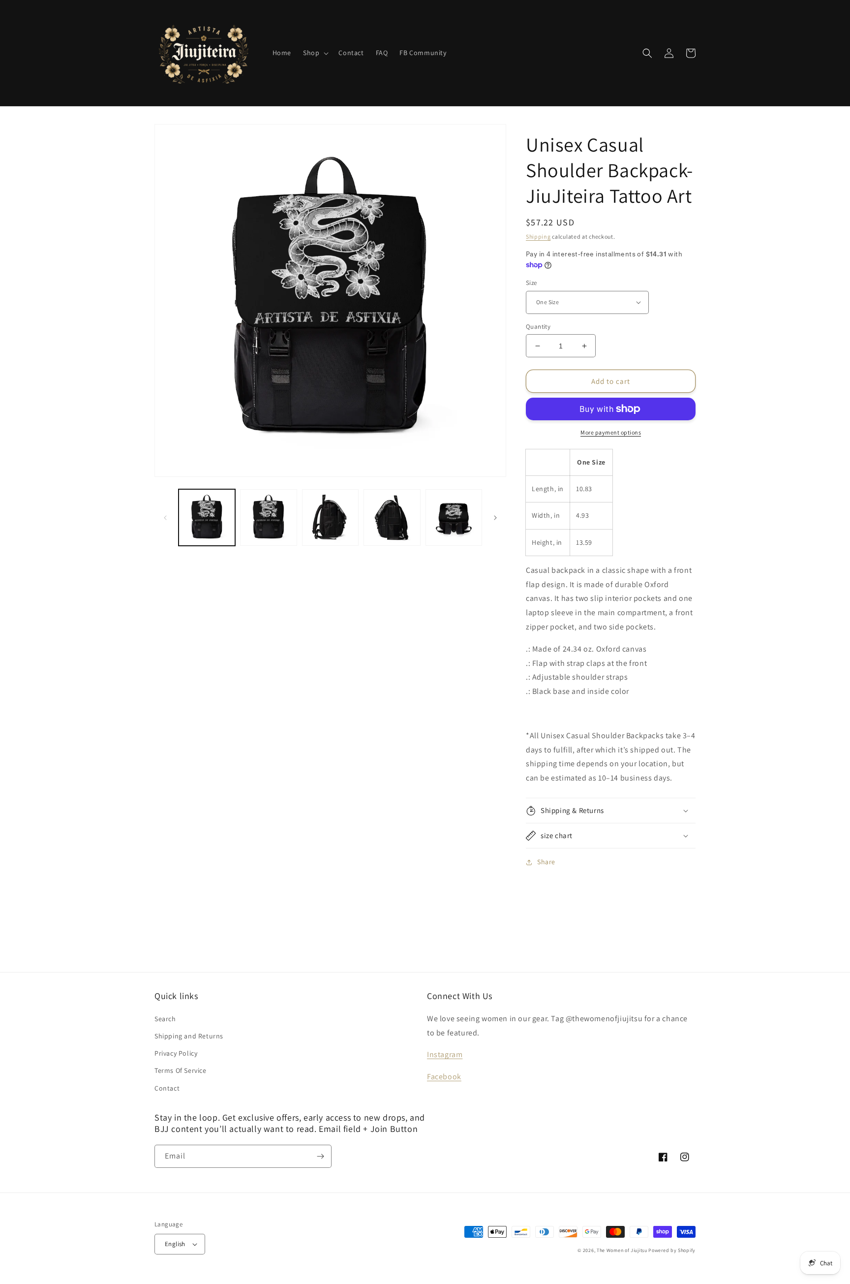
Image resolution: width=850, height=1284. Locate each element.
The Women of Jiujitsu (622, 1250)
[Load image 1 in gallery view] (207, 517)
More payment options (610, 432)
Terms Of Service (180, 1070)
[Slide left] (165, 518)
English (175, 1244)
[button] (315, 52)
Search (165, 1018)
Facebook (444, 1076)
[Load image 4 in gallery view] (392, 517)
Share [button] (546, 861)
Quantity (538, 326)
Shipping (538, 236)
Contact (167, 1088)
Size (531, 283)
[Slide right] (495, 518)
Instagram (444, 1054)
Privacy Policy (175, 1053)
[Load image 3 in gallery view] (330, 517)
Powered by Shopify (672, 1250)
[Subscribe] (320, 1156)
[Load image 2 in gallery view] (268, 517)
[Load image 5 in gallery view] (453, 517)
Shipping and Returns (188, 1036)
